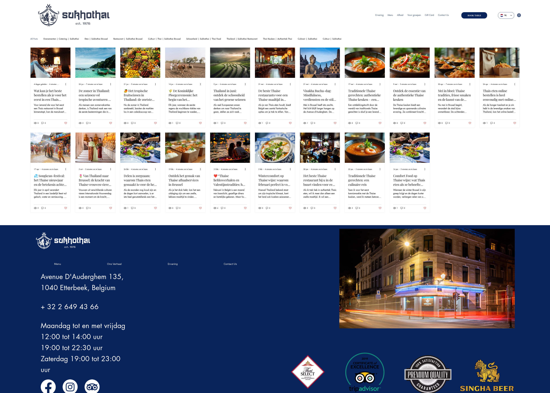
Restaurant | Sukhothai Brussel (127, 38)
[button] (519, 15)
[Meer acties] (66, 84)
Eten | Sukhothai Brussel (96, 38)
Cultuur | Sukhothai (332, 38)
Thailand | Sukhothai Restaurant (242, 38)
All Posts (34, 38)
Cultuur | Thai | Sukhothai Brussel (164, 38)
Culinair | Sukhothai (307, 38)
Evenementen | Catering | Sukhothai (61, 38)
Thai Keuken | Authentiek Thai (277, 38)
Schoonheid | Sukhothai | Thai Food (203, 38)
